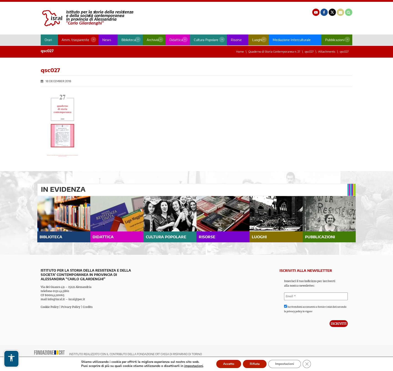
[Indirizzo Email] (340, 12)
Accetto (228, 364)
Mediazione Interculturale (292, 40)
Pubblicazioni (334, 40)
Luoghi (257, 40)
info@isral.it (56, 299)
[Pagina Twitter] (332, 12)
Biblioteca (128, 40)
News (106, 40)
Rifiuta (255, 364)
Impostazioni (284, 364)
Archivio (153, 40)
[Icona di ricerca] (348, 12)
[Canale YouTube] (316, 12)
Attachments (326, 51)
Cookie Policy (50, 307)
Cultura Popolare (206, 40)
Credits (88, 307)
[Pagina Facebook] (324, 12)
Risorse (236, 40)
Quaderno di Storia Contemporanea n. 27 (274, 51)
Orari (48, 40)
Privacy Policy (70, 307)
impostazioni (193, 366)
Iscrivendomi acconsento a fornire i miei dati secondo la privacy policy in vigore (315, 309)
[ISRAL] (87, 18)
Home (240, 51)
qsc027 (309, 51)
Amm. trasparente (75, 40)
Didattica (176, 40)
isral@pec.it (76, 299)
